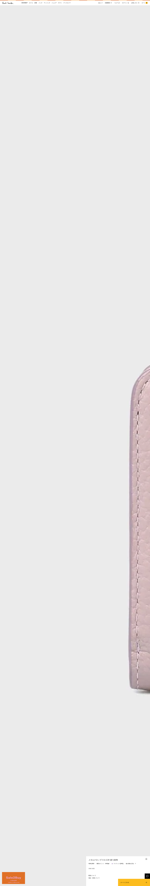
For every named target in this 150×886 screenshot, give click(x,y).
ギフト (60, 3)
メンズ (40, 3)
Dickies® (25, 3)
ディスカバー (67, 3)
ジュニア (54, 3)
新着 (35, 3)
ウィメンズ (47, 3)
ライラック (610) (118, 863)
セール (31, 3)
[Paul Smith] (8, 3)
